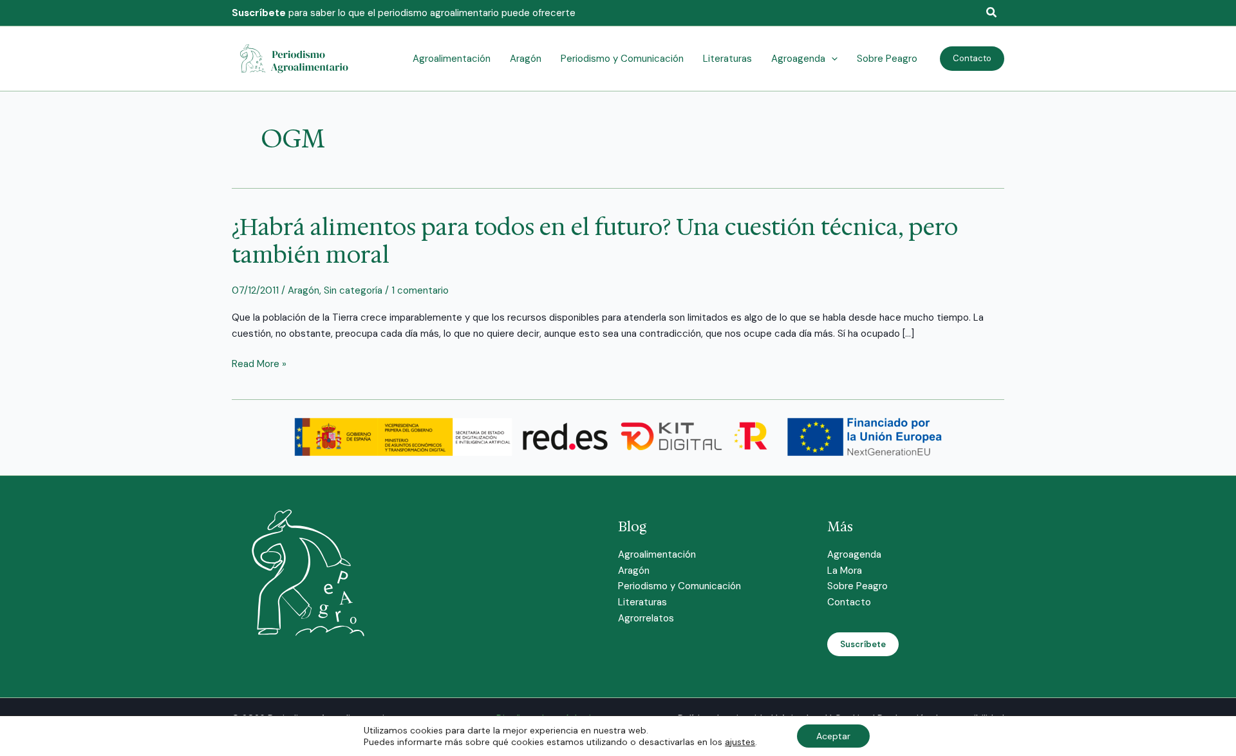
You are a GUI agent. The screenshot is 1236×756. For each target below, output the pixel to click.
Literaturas (642, 602)
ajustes (740, 742)
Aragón (303, 290)
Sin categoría (353, 290)
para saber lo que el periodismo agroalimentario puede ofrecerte (404, 12)
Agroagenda (854, 554)
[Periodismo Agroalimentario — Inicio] (296, 58)
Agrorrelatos (646, 618)
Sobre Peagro (857, 586)
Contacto (849, 602)
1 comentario (420, 290)
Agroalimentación (657, 554)
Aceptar (833, 736)
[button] (992, 13)
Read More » (259, 364)
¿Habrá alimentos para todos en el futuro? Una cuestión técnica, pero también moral (595, 241)
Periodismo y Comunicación (679, 586)
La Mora (844, 570)
